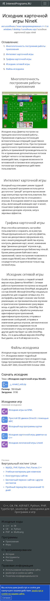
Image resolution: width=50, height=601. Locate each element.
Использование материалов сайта (23, 569)
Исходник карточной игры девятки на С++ (28, 436)
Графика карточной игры (18, 59)
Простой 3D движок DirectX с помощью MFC (28, 420)
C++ (7, 525)
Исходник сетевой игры (18, 64)
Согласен (6, 598)
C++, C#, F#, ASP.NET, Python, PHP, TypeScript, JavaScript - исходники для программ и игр (25, 509)
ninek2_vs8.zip (19, 384)
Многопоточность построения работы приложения (25, 48)
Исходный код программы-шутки (25, 426)
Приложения (12, 541)
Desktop (16, 29)
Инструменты (12, 557)
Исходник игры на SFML (20, 410)
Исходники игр (29, 29)
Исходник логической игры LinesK (26, 442)
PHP (8, 532)
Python (17, 529)
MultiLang (19, 532)
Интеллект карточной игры (19, 54)
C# (7, 529)
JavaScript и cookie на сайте (19, 572)
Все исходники (8, 26)
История (10, 554)
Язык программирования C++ (31, 26)
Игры (8, 544)
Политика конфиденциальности (22, 576)
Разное (9, 560)
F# (15, 525)
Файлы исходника (15, 69)
